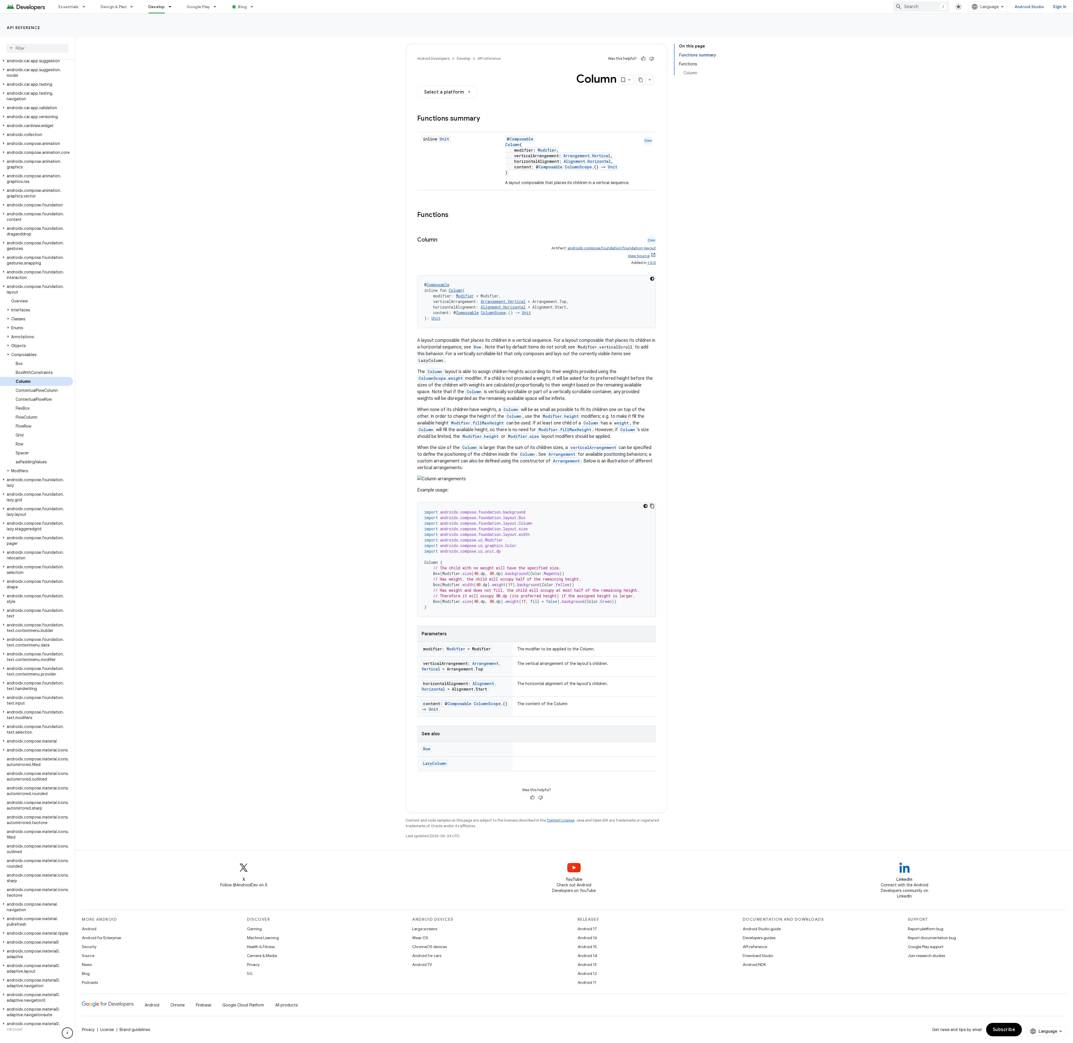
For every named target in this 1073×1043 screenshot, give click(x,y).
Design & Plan (114, 6)
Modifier (547, 150)
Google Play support (925, 946)
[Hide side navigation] (67, 1033)
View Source (639, 256)
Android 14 (587, 955)
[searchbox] (37, 48)
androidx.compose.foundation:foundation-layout (612, 248)
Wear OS (420, 937)
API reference (24, 27)
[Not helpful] (651, 58)
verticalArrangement (593, 447)
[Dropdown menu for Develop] (172, 6)
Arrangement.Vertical (586, 155)
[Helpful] (643, 58)
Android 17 (587, 928)
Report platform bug (925, 928)
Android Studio (1029, 6)
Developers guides (759, 937)
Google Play (198, 6)
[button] (36, 60)
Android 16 (587, 937)
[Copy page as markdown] (641, 80)
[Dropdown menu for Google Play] (217, 6)
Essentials (68, 6)
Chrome (177, 1005)
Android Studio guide (762, 928)
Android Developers (433, 58)
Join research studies (926, 955)
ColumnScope (578, 167)
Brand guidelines (135, 1029)
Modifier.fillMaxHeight (477, 423)
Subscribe (1004, 1029)
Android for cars (426, 955)
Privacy (253, 964)
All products (286, 1005)
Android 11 (587, 982)
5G (250, 973)
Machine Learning (263, 937)
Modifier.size (523, 436)
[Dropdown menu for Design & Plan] (134, 6)
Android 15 (587, 946)
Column (512, 144)
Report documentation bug (932, 937)
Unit (444, 139)
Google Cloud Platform (243, 1005)
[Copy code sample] (652, 506)
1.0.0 (651, 262)
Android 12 (587, 973)
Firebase (203, 1005)
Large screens (424, 928)
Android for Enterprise (101, 937)
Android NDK (754, 964)
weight (621, 423)
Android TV (422, 964)
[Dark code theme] (652, 278)
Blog (242, 6)
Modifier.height (561, 416)
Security (89, 946)
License (107, 1029)
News (87, 964)
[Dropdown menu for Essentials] (86, 6)
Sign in (1059, 6)
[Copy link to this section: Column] (442, 240)
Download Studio (758, 955)
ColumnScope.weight (441, 378)
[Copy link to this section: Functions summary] (485, 119)
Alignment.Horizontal (587, 161)
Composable (521, 139)
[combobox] (921, 7)
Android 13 (587, 964)
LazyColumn (435, 763)
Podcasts (90, 982)
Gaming (254, 928)
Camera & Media (262, 955)
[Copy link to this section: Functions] (454, 215)
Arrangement (562, 454)
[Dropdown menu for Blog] (254, 6)
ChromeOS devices (429, 946)
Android (89, 928)
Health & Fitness (261, 946)
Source (88, 955)
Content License (561, 820)
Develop (156, 6)
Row (477, 347)
